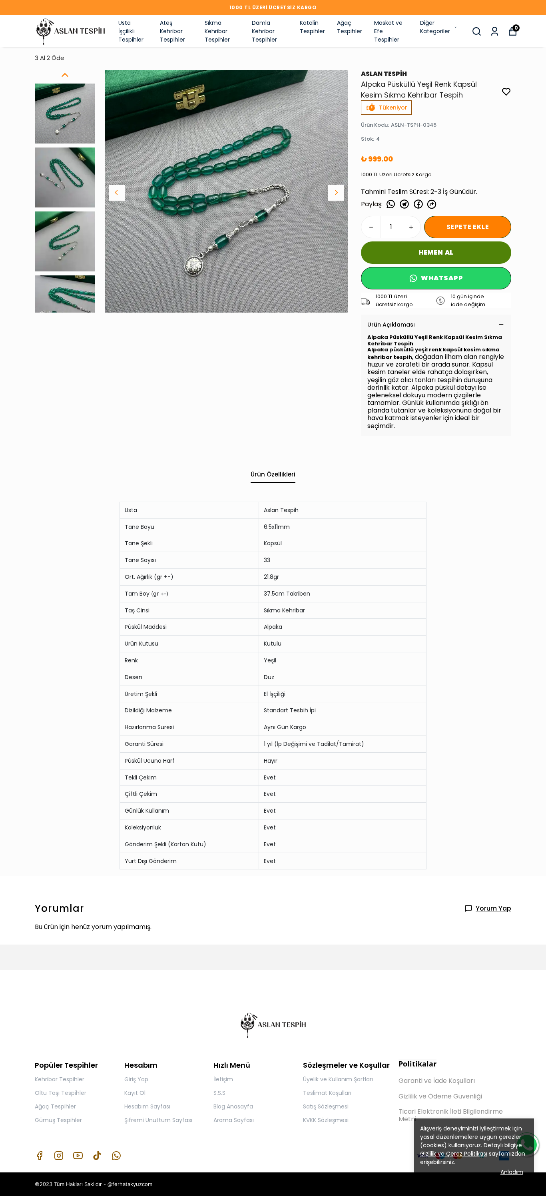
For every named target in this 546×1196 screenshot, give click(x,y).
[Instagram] (59, 1155)
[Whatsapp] (116, 1155)
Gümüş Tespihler (58, 1120)
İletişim (223, 1079)
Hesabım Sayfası (147, 1106)
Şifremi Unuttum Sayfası (158, 1120)
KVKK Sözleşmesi (326, 1120)
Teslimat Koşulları (327, 1093)
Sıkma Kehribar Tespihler (217, 31)
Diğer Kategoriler (435, 27)
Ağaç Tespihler (349, 27)
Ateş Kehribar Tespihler (172, 31)
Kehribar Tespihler (59, 1079)
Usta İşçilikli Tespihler (130, 31)
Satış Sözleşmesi (326, 1106)
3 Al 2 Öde (49, 58)
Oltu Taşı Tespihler (60, 1093)
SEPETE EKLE (467, 226)
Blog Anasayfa (233, 1106)
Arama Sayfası (233, 1120)
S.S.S (219, 1093)
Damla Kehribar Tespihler (264, 31)
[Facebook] (39, 1155)
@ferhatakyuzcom (130, 1184)
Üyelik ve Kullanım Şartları (338, 1079)
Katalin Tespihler (312, 27)
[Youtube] (78, 1155)
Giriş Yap (136, 1079)
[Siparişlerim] (495, 31)
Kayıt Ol (134, 1093)
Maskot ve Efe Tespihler (388, 31)
